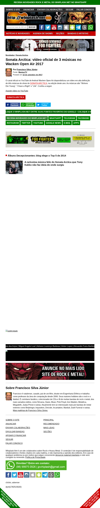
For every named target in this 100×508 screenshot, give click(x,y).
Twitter (26, 123)
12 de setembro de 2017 (32, 75)
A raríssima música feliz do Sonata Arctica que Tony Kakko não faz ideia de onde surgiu (54, 163)
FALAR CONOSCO (85, 10)
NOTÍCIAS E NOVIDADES (18, 33)
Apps (76, 123)
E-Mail (67, 123)
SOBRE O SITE (13, 10)
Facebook (83, 118)
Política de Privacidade (35, 457)
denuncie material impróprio (67, 455)
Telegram (69, 118)
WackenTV (22, 72)
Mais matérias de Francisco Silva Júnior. (30, 410)
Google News (53, 123)
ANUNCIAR (28, 10)
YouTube (38, 123)
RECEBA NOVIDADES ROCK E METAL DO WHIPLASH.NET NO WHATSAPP (50, 2)
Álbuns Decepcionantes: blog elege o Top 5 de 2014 (37, 155)
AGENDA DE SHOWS (43, 33)
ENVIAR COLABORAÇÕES (49, 10)
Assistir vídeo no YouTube (17, 91)
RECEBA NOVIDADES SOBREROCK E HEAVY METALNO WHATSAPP (9, 498)
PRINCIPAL (48, 420)
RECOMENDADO (51, 424)
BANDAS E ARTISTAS (78, 33)
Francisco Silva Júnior (27, 70)
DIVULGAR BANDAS (15, 432)
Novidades (10, 55)
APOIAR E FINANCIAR (16, 435)
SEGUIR (69, 10)
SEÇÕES (60, 33)
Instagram (13, 123)
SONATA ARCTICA (38, 83)
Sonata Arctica (22, 55)
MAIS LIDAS (48, 428)
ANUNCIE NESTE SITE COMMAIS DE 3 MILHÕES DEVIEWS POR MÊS (91, 499)
